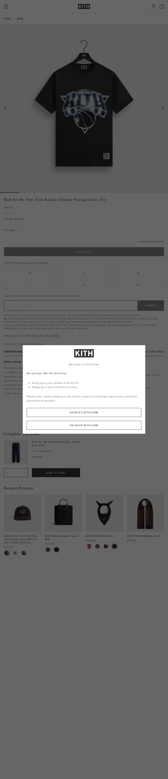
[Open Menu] (6, 6)
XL (84, 285)
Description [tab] (13, 351)
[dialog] (84, 389)
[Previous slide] (5, 109)
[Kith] (84, 6)
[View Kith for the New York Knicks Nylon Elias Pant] (16, 452)
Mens (20, 18)
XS (30, 273)
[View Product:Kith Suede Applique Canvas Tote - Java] (48, 549)
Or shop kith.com (84, 425)
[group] (84, 108)
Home (7, 18)
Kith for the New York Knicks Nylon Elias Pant (56, 443)
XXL (138, 285)
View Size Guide (152, 241)
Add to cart (56, 473)
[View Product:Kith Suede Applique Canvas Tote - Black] (56, 549)
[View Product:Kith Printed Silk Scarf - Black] (114, 546)
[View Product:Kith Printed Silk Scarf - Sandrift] (89, 546)
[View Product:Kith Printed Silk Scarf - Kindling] (97, 546)
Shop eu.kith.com (84, 412)
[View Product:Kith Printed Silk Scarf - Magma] (106, 546)
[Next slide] (163, 109)
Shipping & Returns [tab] (149, 351)
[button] (28, 192)
